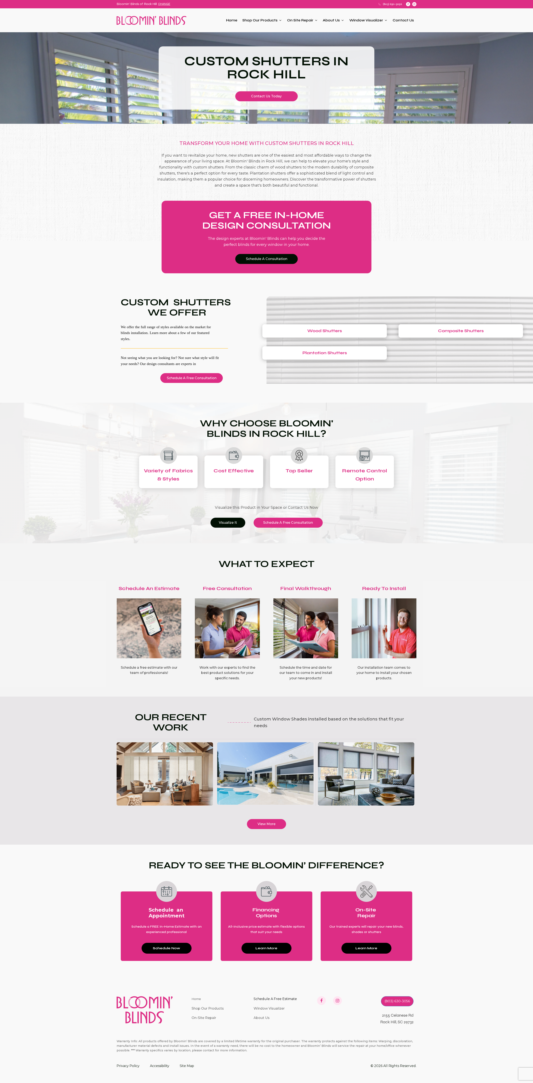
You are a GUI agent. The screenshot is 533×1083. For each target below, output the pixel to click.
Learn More (266, 948)
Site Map (187, 1066)
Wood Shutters (324, 330)
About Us (331, 20)
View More (266, 824)
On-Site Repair (204, 1018)
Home (231, 20)
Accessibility (159, 1066)
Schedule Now (166, 948)
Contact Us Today (266, 96)
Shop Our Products (260, 20)
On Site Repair (300, 20)
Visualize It (228, 523)
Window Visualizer (366, 20)
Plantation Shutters (325, 352)
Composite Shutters (461, 330)
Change (164, 4)
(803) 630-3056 (392, 4)
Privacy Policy (128, 1066)
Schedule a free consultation (192, 378)
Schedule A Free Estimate (275, 999)
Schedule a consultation (266, 259)
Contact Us (403, 20)
